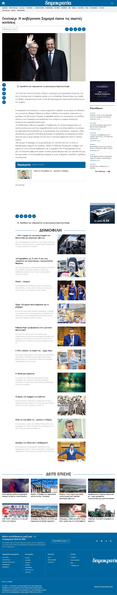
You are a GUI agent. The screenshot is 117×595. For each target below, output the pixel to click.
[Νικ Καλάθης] (71, 290)
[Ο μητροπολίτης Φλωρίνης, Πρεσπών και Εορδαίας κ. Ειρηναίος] (71, 267)
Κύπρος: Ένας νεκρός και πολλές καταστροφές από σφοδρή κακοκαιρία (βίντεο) (71, 497)
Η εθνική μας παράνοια (24, 374)
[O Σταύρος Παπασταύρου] (71, 336)
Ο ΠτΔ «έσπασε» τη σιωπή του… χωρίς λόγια (33, 351)
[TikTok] (106, 541)
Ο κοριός (73, 557)
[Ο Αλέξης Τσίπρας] (71, 428)
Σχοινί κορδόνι (75, 560)
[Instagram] (101, 541)
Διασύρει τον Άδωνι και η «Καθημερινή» (31, 443)
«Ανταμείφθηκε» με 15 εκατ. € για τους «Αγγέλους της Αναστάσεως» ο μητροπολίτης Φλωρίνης (34, 261)
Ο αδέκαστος (75, 565)
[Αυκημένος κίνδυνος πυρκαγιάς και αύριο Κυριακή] (15, 486)
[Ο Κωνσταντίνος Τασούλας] (71, 359)
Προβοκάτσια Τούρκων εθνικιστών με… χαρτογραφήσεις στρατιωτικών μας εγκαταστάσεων (101, 497)
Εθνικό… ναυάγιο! (22, 282)
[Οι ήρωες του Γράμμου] (71, 405)
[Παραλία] (44, 510)
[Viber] (75, 29)
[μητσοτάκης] (71, 244)
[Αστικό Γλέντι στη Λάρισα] (15, 510)
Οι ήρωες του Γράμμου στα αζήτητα (30, 397)
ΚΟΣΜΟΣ (92, 113)
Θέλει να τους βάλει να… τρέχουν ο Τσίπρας (51, 171)
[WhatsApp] (79, 29)
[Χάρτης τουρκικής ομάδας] (101, 486)
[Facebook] (67, 29)
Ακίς (72, 563)
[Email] (84, 29)
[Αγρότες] (101, 510)
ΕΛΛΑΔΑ (92, 154)
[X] (71, 29)
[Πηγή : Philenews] (72, 486)
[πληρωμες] (72, 510)
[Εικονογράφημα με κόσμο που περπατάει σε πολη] (71, 382)
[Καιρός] (44, 486)
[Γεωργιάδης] (71, 451)
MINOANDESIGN (107, 587)
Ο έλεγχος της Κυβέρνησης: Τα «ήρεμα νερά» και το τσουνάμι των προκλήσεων (101, 136)
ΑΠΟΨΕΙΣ (93, 164)
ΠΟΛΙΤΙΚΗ (93, 123)
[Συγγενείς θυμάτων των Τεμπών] (71, 313)
